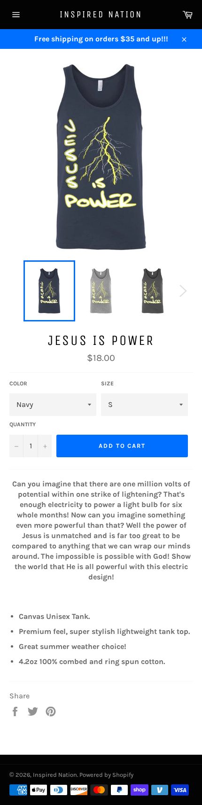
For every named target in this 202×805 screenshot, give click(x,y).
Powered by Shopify (106, 774)
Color (18, 383)
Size (107, 383)
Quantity (22, 424)
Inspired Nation (101, 14)
